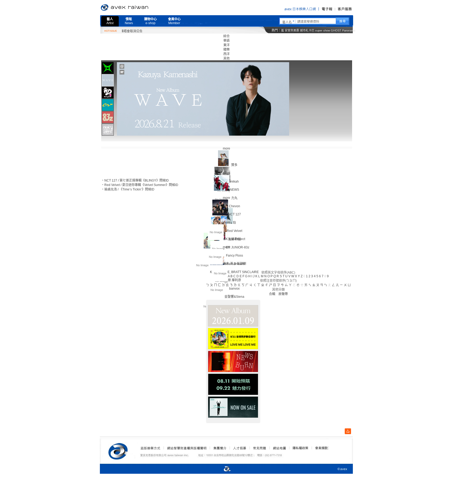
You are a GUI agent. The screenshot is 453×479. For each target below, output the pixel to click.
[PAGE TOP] (348, 431)
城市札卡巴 (307, 30)
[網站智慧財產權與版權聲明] (186, 448)
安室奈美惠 (292, 30)
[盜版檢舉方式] (150, 448)
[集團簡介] (219, 448)
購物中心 (150, 21)
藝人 (110, 21)
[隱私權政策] (298, 448)
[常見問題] (259, 448)
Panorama (348, 30)
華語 (226, 40)
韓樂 (226, 49)
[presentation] (108, 68)
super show (322, 30)
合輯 (272, 294)
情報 (129, 21)
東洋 (226, 45)
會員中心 (174, 21)
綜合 (226, 36)
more (226, 148)
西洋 (226, 54)
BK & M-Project (234, 239)
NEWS (234, 189)
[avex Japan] (221, 469)
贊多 (234, 165)
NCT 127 (234, 214)
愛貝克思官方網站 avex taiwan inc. (139, 7)
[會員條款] (321, 448)
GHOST (336, 30)
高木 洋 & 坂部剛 (234, 263)
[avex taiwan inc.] (119, 450)
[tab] (108, 68)
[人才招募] (240, 448)
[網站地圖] (279, 448)
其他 (226, 58)
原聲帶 (283, 294)
